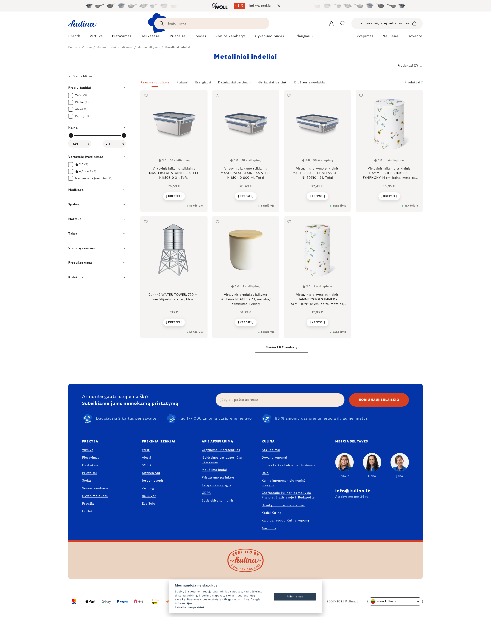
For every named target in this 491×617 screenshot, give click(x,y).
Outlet (87, 511)
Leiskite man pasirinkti (191, 607)
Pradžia (88, 503)
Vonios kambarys (95, 488)
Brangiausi (203, 82)
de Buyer (149, 496)
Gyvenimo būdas (95, 496)
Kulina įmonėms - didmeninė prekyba (284, 483)
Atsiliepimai (271, 449)
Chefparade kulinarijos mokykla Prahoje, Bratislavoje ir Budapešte (288, 495)
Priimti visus (295, 596)
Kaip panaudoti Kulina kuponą (285, 520)
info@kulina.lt (352, 491)
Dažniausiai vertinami (235, 82)
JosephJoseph (152, 480)
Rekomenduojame (155, 82)
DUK (265, 472)
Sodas (86, 480)
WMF (146, 449)
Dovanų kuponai (274, 457)
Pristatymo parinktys (218, 477)
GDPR (206, 492)
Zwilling (148, 488)
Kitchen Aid (151, 472)
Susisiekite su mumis (218, 500)
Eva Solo (148, 503)
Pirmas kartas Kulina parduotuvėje (289, 465)
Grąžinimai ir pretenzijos (221, 449)
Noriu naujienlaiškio (379, 399)
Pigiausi (182, 82)
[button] (281, 83)
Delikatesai (91, 465)
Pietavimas (90, 457)
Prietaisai (89, 472)
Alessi (146, 457)
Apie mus (269, 528)
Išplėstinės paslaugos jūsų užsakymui (222, 460)
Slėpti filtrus (82, 76)
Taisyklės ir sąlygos (216, 485)
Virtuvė (87, 449)
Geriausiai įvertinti (272, 82)
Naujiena (390, 36)
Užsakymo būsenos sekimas (283, 505)
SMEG (146, 465)
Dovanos (415, 36)
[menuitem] (74, 37)
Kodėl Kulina (272, 512)
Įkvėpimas (364, 36)
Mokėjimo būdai (214, 469)
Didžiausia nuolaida (309, 82)
